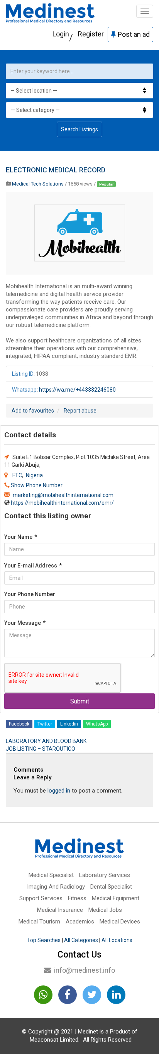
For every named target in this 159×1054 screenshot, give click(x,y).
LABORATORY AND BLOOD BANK (46, 741)
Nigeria (34, 475)
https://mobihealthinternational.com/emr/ (62, 503)
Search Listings (79, 129)
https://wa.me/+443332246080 (77, 390)
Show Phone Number (37, 485)
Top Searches (44, 940)
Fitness (77, 898)
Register (91, 34)
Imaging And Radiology (56, 886)
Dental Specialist (111, 886)
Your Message (25, 623)
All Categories (81, 940)
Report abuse (80, 411)
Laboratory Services (104, 875)
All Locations (116, 940)
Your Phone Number (29, 594)
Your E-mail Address (33, 565)
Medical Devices (120, 921)
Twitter (44, 724)
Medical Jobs (105, 909)
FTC (17, 475)
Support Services (41, 898)
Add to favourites (33, 411)
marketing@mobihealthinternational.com (63, 495)
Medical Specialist (51, 875)
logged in (58, 790)
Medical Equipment (115, 898)
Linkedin (69, 724)
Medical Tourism (39, 921)
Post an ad (134, 34)
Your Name (20, 537)
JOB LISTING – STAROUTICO (40, 749)
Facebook (19, 724)
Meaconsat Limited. (55, 1039)
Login (60, 34)
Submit (79, 701)
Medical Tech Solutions (38, 184)
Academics (80, 921)
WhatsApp (97, 724)
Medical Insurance (60, 909)
